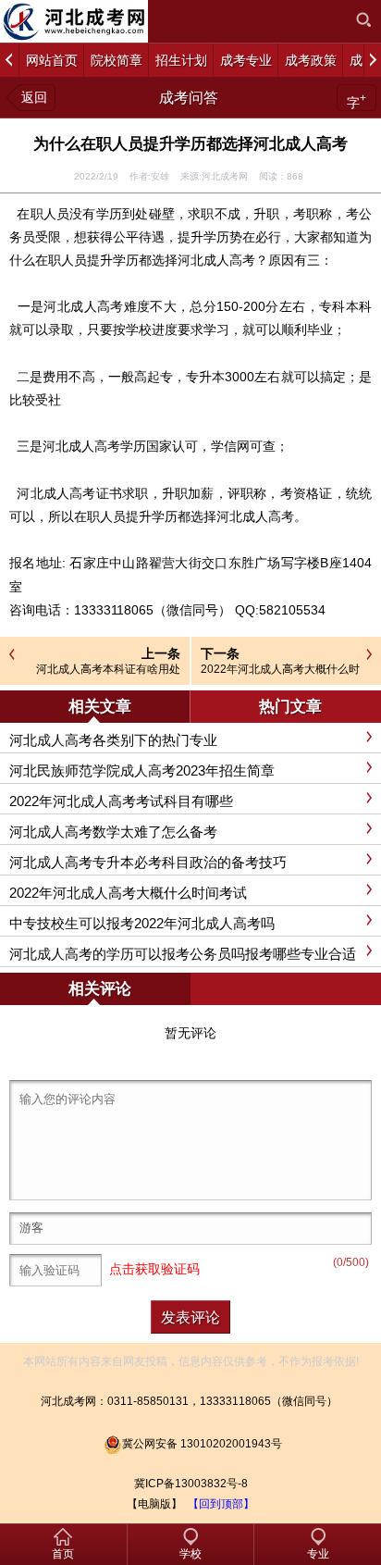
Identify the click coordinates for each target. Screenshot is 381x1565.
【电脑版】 (154, 1503)
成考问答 (188, 98)
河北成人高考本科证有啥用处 (108, 669)
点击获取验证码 (154, 1268)
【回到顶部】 (221, 1503)
